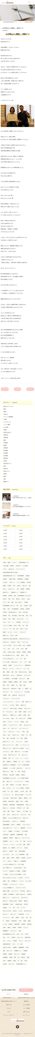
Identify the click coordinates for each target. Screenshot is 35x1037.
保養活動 (23, 858)
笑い (17, 685)
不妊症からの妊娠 (11, 652)
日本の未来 (12, 808)
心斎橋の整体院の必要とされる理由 (10, 572)
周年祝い (13, 811)
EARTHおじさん (6, 642)
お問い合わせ (11, 569)
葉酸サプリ (6, 481)
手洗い (9, 649)
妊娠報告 (5, 615)
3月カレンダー (25, 755)
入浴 (13, 649)
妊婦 (27, 791)
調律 (15, 957)
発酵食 (12, 685)
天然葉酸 (24, 871)
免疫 (24, 645)
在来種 (24, 715)
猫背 (5, 466)
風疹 (12, 751)
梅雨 (7, 785)
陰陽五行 (26, 901)
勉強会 (5, 445)
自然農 (20, 712)
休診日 (18, 655)
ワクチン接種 (25, 751)
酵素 (23, 702)
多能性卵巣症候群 (6, 944)
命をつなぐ (29, 858)
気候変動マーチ (23, 592)
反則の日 (15, 911)
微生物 (26, 688)
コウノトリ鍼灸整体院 (19, 854)
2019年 (20, 540)
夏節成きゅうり (13, 715)
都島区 (9, 927)
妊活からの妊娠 (13, 708)
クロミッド (16, 828)
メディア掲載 (7, 425)
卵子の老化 (25, 612)
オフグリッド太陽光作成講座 (23, 765)
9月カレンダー (17, 954)
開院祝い (17, 917)
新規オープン (9, 781)
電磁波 (8, 672)
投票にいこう (5, 808)
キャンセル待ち (6, 718)
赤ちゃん (5, 589)
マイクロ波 (11, 705)
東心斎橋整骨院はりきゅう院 (9, 934)
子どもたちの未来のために (8, 658)
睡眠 (21, 685)
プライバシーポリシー (20, 569)
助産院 (8, 858)
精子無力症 (5, 775)
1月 (27, 735)
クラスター (11, 668)
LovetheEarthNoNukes (18, 868)
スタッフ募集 (25, 811)
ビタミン (11, 841)
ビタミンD (12, 844)
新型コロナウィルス (8, 406)
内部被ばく (9, 761)
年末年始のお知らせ (13, 612)
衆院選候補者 (12, 805)
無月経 (4, 791)
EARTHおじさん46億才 (19, 795)
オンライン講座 (6, 662)
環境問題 (10, 595)
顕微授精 (9, 960)
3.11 (12, 758)
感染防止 (10, 665)
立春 (14, 629)
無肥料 (28, 844)
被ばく (22, 801)
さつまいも (25, 927)
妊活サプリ (10, 861)
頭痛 (5, 479)
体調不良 (6, 435)
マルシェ (5, 831)
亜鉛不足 (11, 851)
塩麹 (4, 685)
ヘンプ (24, 668)
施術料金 (12, 566)
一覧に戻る (17, 389)
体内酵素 (25, 951)
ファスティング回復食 (7, 625)
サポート (14, 944)
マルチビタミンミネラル (21, 887)
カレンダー (10, 632)
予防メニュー (12, 582)
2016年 (5, 546)
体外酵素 (10, 954)
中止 (21, 658)
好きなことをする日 (7, 911)
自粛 (25, 658)
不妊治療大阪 (21, 914)
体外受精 (27, 609)
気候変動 (22, 589)
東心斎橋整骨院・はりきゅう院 (9, 778)
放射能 (17, 801)
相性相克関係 (5, 904)
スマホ (4, 602)
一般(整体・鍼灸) (12, 579)
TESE (18, 957)
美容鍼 (13, 619)
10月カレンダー (13, 914)
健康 (15, 378)
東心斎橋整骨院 (15, 609)
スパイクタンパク (6, 795)
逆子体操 (26, 605)
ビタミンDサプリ (6, 854)
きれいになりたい (20, 619)
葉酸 (24, 844)
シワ (27, 619)
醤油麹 (30, 682)
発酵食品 (16, 682)
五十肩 (22, 649)
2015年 (20, 546)
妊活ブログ (24, 585)
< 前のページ (5, 389)
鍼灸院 (29, 921)
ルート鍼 (5, 924)
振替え (22, 655)
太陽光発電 (5, 768)
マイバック (16, 722)
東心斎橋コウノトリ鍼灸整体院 (9, 765)
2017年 (20, 543)
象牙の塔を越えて (6, 821)
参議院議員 (5, 838)
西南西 (4, 632)
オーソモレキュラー (13, 884)
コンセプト (14, 562)
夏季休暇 (13, 848)
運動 (28, 678)
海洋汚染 (5, 725)
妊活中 (18, 642)
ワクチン (27, 748)
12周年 (4, 811)
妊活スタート (5, 914)
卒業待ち (18, 811)
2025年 (21, 530)
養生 (27, 625)
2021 (18, 738)
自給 (16, 712)
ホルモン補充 (5, 798)
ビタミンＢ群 (28, 881)
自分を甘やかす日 (27, 911)
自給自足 (18, 652)
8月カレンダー (10, 951)
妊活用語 (6, 453)
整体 (16, 635)
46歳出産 (7, 921)
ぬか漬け (25, 682)
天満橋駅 (23, 924)
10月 (30, 798)
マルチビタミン (13, 931)
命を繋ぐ (26, 848)
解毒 (5, 476)
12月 (24, 808)
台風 (14, 585)
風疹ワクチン (17, 751)
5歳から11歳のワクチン (7, 828)
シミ (13, 622)
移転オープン (25, 785)
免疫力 (5, 412)
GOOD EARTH (13, 642)
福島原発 (5, 801)
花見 (21, 960)
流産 (19, 771)
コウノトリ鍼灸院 (20, 788)
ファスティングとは (15, 698)
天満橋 (24, 921)
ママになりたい (6, 698)
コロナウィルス (25, 642)
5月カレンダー (6, 692)
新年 (9, 615)
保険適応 (18, 824)
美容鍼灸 (26, 579)
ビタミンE (22, 881)
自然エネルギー (20, 768)
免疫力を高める (6, 675)
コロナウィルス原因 (17, 645)
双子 (14, 907)
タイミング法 (28, 795)
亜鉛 (24, 841)
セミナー (16, 632)
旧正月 (15, 625)
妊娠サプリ (29, 891)
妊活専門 (12, 785)
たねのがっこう (15, 821)
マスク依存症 (16, 831)
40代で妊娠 (22, 891)
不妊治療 (28, 582)
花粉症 (5, 474)
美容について (7, 471)
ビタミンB (27, 878)
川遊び (4, 722)
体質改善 (12, 378)
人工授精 (27, 781)
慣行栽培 (5, 848)
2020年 (5, 540)
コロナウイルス (27, 675)
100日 (4, 814)
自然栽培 (24, 652)
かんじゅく (21, 941)
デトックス (5, 705)
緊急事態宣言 (27, 665)
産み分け (13, 824)
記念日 (4, 735)
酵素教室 (23, 954)
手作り (8, 685)
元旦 (30, 735)
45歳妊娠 (5, 894)
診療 (30, 605)
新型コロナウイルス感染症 (18, 748)
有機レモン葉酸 (6, 891)
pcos (23, 761)
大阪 (18, 589)
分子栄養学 (5, 884)
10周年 (4, 609)
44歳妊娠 (17, 775)
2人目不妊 (27, 761)
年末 (25, 868)
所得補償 (5, 695)
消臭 (16, 672)
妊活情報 (18, 378)
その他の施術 (5, 566)
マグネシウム (5, 844)
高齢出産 (29, 894)
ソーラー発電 (12, 768)
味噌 (20, 682)
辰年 (27, 917)
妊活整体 (10, 924)
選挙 (26, 834)
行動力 (12, 718)
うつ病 (17, 649)
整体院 (9, 562)
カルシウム (29, 841)
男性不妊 (6, 469)
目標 (21, 738)
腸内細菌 (10, 682)
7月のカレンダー (27, 708)
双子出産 (26, 904)
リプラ (8, 937)
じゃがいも (9, 941)
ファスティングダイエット (8, 702)
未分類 (5, 461)
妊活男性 (9, 585)
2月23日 (12, 635)
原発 (9, 758)
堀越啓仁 (11, 838)
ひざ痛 (4, 652)
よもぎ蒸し (6, 427)
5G (15, 771)
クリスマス (5, 871)
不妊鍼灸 (26, 602)
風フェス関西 (21, 864)
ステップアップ (6, 917)
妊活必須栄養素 (22, 851)
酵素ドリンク (28, 702)
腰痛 (26, 649)
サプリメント (19, 848)
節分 (17, 629)
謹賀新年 (5, 818)
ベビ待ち (5, 755)
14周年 (12, 917)
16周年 (28, 957)
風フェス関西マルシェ (7, 868)
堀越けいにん (17, 838)
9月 (16, 718)
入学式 (20, 921)
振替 (9, 599)
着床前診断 (22, 821)
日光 (13, 854)
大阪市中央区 (5, 834)
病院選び (18, 858)
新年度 (14, 960)
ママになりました (9, 712)
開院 (8, 811)
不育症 (25, 960)
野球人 (17, 745)
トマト (10, 907)
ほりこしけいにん (25, 838)
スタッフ (18, 732)
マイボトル (10, 722)
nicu (30, 811)
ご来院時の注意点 (18, 904)
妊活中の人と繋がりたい (21, 894)
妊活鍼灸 (5, 907)
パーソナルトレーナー (24, 745)
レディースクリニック (23, 728)
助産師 (12, 858)
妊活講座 (6, 456)
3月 (19, 755)
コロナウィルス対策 (7, 645)
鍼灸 (15, 595)
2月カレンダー (20, 937)
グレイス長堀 (18, 785)
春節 (19, 625)
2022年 (5, 536)
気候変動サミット (14, 592)
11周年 (23, 732)
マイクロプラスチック (13, 725)
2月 (10, 629)
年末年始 (5, 612)
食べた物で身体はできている (9, 655)
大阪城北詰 (29, 924)
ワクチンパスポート (26, 824)
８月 (18, 907)
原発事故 (5, 758)
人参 (4, 941)
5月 (30, 688)
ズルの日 (20, 911)
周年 (27, 732)
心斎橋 (4, 562)
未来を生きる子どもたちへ (24, 639)
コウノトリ (5, 629)
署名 (9, 695)
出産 (30, 585)
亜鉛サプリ (5, 851)
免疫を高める (14, 688)
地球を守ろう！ (6, 592)
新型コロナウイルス (13, 755)
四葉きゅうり (5, 715)
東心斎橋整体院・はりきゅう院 (24, 595)
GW (11, 692)
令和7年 (26, 934)
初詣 (27, 615)
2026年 (5, 530)
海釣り (20, 725)
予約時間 (19, 927)
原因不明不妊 (27, 937)
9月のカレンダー (22, 718)
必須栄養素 (5, 841)
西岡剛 (25, 738)
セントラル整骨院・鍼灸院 (23, 778)
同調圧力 (20, 798)
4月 (19, 761)
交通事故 (10, 831)
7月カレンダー (11, 964)
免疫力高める (19, 675)
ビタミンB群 (18, 844)
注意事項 (14, 927)
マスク (25, 662)
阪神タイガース (6, 741)
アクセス (5, 569)
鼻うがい (13, 675)
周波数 (10, 957)
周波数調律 (5, 957)
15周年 (20, 931)
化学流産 (5, 964)
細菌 (19, 688)
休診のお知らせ (7, 432)
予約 (4, 738)
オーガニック (18, 668)
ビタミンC (21, 884)
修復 (24, 685)
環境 (5, 409)
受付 (13, 599)
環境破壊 (5, 595)
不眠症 (5, 430)
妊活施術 (27, 576)
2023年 (20, 533)
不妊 (27, 655)
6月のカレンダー (22, 695)
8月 (8, 791)
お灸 (21, 605)
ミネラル (17, 841)
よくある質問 (25, 566)
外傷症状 (6, 448)
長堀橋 (4, 585)
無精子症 (23, 957)
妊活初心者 (14, 695)
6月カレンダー (28, 941)
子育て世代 (19, 808)
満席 (29, 715)
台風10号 (18, 585)
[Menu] (32, 2)
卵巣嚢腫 (29, 718)
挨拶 (8, 738)
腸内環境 (5, 682)
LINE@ (28, 599)
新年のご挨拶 (21, 615)
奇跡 (8, 881)
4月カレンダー (22, 678)
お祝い (8, 609)
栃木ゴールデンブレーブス (8, 745)
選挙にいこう (28, 805)
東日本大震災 (11, 801)
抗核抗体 (13, 937)
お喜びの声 (18, 566)
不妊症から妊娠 (13, 798)
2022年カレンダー (15, 814)
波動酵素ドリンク (18, 951)
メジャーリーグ (19, 741)
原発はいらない (6, 771)
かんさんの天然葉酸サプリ (8, 887)
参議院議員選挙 (20, 834)
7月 (13, 788)
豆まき (26, 629)
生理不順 (27, 788)
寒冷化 (11, 904)
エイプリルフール (14, 891)
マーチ (17, 658)
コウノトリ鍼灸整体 (21, 582)
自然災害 (22, 722)
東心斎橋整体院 (21, 576)
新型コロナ (5, 668)
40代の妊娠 (11, 775)
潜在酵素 (5, 954)
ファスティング (7, 378)
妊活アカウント (12, 589)
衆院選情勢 (5, 805)
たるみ (4, 622)
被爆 (12, 771)
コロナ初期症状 (6, 678)
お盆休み (16, 791)
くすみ (9, 622)
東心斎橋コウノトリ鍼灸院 (14, 871)
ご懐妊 (2, 378)
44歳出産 (23, 775)
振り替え (5, 619)
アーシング (29, 828)
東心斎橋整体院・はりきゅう (9, 605)
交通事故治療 (20, 579)
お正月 (20, 612)
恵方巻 (21, 629)
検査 (12, 602)
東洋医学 (20, 901)
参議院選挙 (12, 834)
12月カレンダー (12, 732)
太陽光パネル (23, 705)
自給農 (24, 712)
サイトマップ (26, 1015)
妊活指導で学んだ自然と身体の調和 (10, 639)
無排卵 (4, 881)
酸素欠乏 (26, 798)
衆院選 (26, 801)
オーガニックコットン (18, 665)
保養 (4, 858)
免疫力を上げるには (23, 672)
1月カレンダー (24, 814)
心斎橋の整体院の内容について (9, 576)
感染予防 (5, 665)
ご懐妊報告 (18, 622)
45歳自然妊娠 (14, 921)
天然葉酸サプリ (14, 881)
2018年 (5, 543)
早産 (30, 791)
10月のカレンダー (27, 725)
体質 (21, 944)
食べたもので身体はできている (15, 818)
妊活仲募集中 (11, 894)
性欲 (16, 851)
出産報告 (6, 443)
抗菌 (12, 672)
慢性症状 (6, 458)
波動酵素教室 (21, 947)
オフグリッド (5, 708)
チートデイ (23, 907)
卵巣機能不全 (5, 931)
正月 (30, 917)
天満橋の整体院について (21, 964)
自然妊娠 (20, 708)
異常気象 (28, 589)
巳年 (22, 934)
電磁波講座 (23, 828)
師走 (28, 808)
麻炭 (4, 672)
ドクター (5, 732)
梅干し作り (5, 901)
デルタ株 (22, 791)
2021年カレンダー (15, 735)
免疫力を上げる (6, 688)
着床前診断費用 (6, 824)
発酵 (4, 951)
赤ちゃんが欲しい (18, 602)
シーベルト (26, 758)
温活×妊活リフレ (7, 463)
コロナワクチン (6, 751)
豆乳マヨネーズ (24, 897)
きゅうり (30, 712)
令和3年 (22, 735)
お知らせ (6, 414)
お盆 (12, 791)
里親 (27, 854)
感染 (30, 662)
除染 (4, 761)
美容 (9, 619)
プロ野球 (26, 741)
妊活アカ (23, 599)
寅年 (29, 814)
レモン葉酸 (5, 874)
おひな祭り (20, 878)
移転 (4, 781)
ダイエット (18, 702)
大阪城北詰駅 (16, 924)
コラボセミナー (23, 632)
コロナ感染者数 (14, 678)
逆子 (17, 605)
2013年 (20, 549)
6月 (3, 785)
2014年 (5, 549)
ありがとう (9, 788)
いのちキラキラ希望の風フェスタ (9, 864)
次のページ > (30, 389)
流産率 (17, 705)
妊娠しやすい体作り (7, 947)
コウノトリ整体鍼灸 (8, 417)
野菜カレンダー (6, 897)
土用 (23, 625)
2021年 (20, 536)
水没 (8, 602)
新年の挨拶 (12, 738)
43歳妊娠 (15, 941)
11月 (8, 728)
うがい (4, 649)
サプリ (4, 861)
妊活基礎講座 (23, 861)
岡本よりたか (25, 818)
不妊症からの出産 (13, 901)
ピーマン (27, 914)
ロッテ (12, 741)
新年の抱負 (14, 615)
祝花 (4, 788)
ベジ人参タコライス (15, 897)
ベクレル (17, 758)
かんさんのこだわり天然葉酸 (15, 874)
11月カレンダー (14, 728)
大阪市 (4, 927)
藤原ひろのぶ (5, 635)
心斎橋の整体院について (24, 562)
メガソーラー (27, 768)
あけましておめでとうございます (9, 878)
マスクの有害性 (24, 831)
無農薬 (29, 652)
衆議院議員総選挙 (20, 805)
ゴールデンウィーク (18, 692)
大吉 (31, 615)
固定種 (20, 715)
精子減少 (23, 771)
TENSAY (27, 947)
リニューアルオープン (18, 781)
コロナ (20, 662)
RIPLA (4, 937)
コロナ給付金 (26, 692)
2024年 (5, 533)
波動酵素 (15, 947)
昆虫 (27, 722)
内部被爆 (15, 761)
